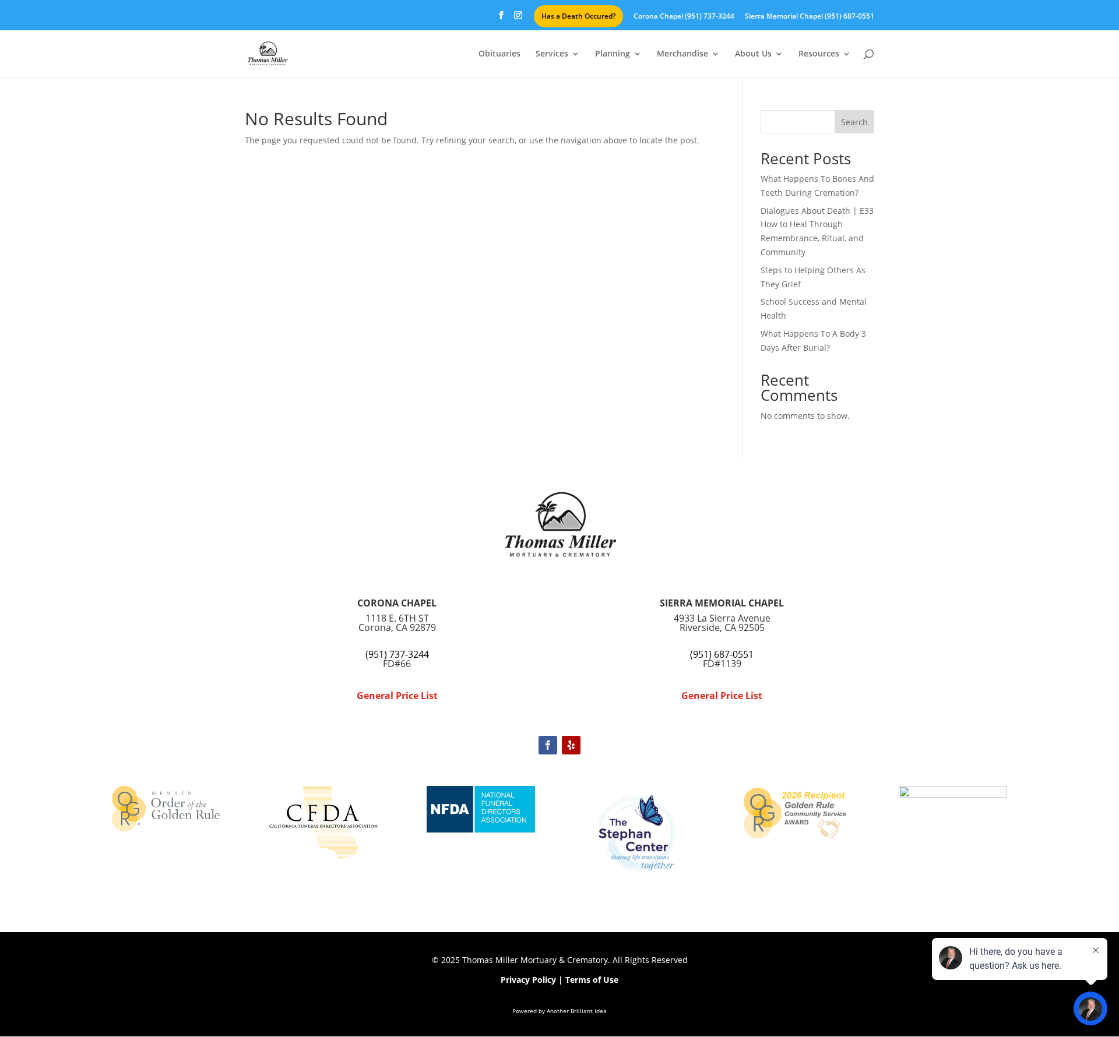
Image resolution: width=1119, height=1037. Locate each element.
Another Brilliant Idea (577, 1011)
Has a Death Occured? (578, 16)
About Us (753, 54)
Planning (612, 54)
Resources (818, 54)
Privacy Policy (528, 979)
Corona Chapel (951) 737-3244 (684, 17)
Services (552, 54)
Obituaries (499, 54)
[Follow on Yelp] (571, 745)
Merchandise (682, 54)
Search (854, 122)
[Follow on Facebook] (548, 745)
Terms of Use (591, 979)
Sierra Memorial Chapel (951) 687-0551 (809, 17)
